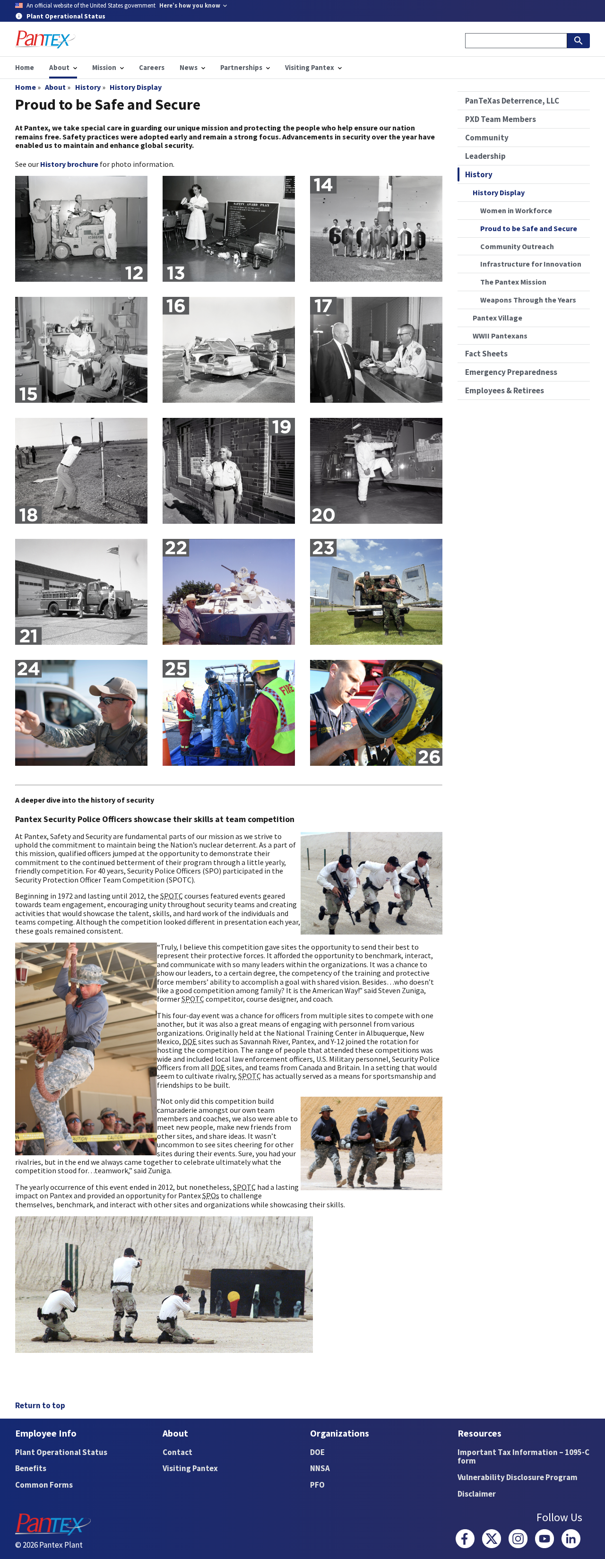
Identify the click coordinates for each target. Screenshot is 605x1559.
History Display (136, 87)
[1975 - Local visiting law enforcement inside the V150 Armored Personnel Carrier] (229, 592)
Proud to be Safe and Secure (528, 228)
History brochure (69, 164)
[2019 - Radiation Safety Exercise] (229, 713)
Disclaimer (477, 1494)
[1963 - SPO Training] (81, 471)
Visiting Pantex (190, 1468)
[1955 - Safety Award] (81, 229)
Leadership (485, 156)
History (88, 87)
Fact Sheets (486, 353)
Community (487, 137)
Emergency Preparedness (511, 372)
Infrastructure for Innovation (530, 263)
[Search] (578, 40)
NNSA (320, 1468)
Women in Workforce (516, 210)
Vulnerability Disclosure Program (518, 1477)
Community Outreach (517, 246)
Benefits (30, 1468)
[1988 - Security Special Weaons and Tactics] (376, 592)
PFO (317, 1485)
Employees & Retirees (504, 390)
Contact (177, 1452)
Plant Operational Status (61, 1452)
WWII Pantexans (500, 335)
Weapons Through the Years (528, 299)
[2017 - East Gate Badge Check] (81, 713)
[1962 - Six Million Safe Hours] (376, 229)
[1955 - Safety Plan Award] (229, 229)
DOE (317, 1452)
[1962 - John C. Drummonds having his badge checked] (376, 350)
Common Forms (44, 1485)
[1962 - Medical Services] (81, 350)
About (55, 87)
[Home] (45, 39)
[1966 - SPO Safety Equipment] (229, 471)
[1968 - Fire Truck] (81, 592)
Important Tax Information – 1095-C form (523, 1456)
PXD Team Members (500, 119)
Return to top (40, 1405)
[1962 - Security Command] (229, 350)
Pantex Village (497, 317)
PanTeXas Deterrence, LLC (512, 100)
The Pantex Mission (513, 281)
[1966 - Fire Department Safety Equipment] (376, 471)
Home (25, 87)
